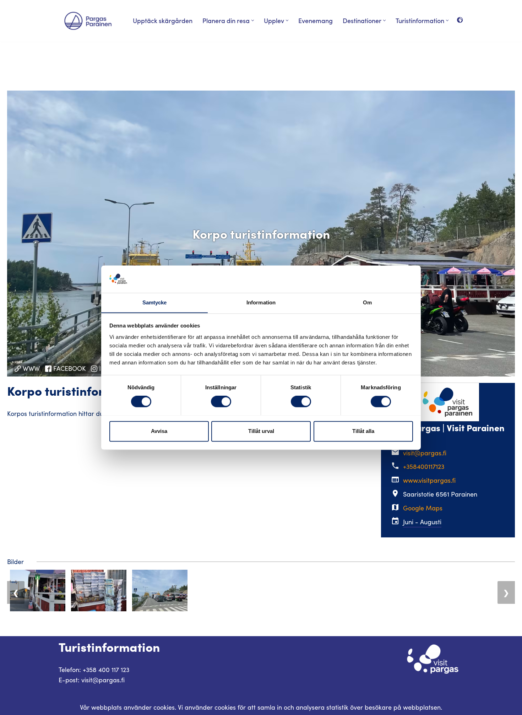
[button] (252, 20)
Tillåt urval (261, 431)
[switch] (221, 401)
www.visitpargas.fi (429, 480)
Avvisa (159, 431)
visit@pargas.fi (424, 453)
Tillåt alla (363, 431)
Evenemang (315, 20)
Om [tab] (367, 302)
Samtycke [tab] (154, 302)
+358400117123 (423, 466)
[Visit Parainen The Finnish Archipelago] (88, 20)
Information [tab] (261, 302)
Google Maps (422, 508)
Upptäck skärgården (162, 20)
